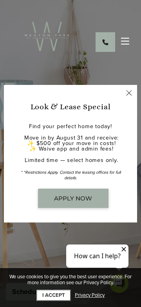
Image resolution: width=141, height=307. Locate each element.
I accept (53, 295)
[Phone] (105, 42)
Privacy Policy (90, 295)
